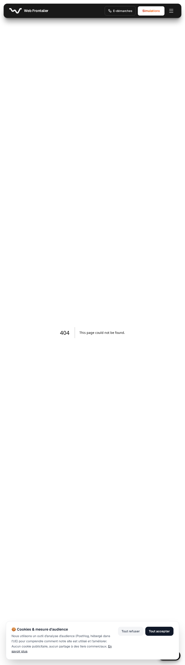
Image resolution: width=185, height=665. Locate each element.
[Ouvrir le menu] (171, 10)
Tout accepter (159, 631)
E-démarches (122, 11)
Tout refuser (131, 631)
